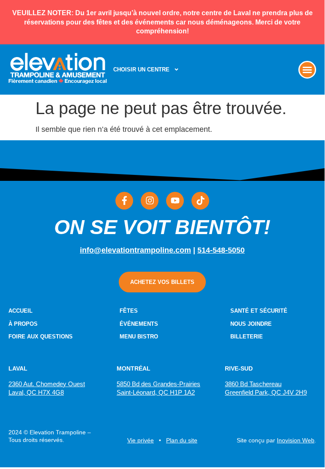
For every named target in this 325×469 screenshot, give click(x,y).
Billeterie (246, 336)
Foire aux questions (40, 336)
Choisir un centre (141, 69)
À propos (23, 324)
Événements (139, 324)
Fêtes (129, 311)
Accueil (20, 311)
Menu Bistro (139, 336)
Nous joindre (251, 324)
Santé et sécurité (258, 311)
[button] (307, 70)
